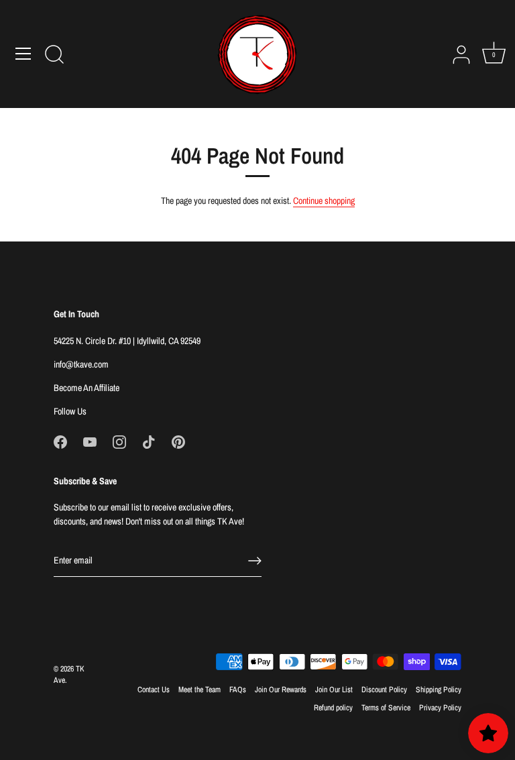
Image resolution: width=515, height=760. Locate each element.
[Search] (54, 55)
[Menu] (23, 53)
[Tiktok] (149, 441)
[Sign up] (255, 560)
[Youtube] (90, 441)
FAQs (237, 689)
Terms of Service (385, 707)
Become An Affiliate (86, 388)
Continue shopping (324, 201)
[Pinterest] (178, 441)
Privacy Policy (440, 707)
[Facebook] (60, 441)
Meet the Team (199, 689)
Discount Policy (384, 689)
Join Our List (334, 689)
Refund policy (333, 707)
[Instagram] (119, 441)
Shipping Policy (438, 689)
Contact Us (153, 689)
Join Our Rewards (280, 689)
